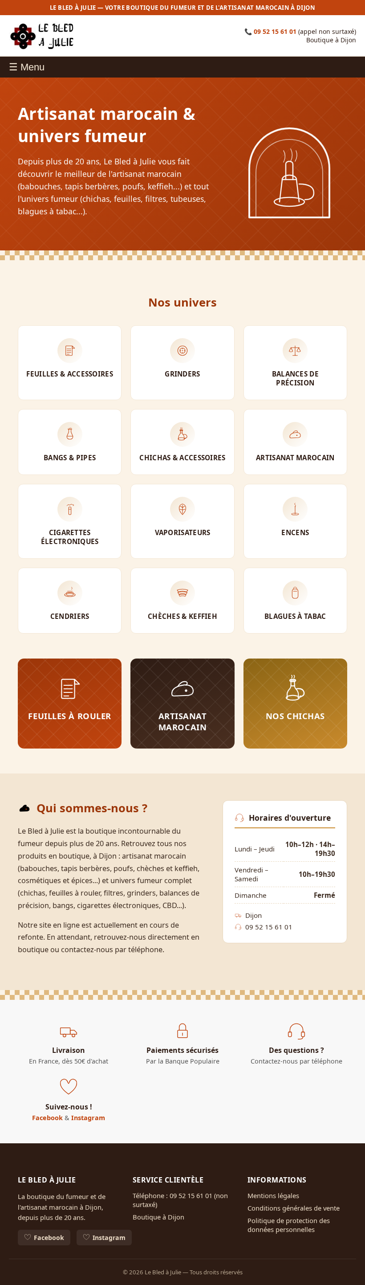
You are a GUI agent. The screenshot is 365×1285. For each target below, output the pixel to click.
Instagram (88, 1117)
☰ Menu (27, 67)
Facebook (47, 1117)
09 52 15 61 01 (275, 31)
